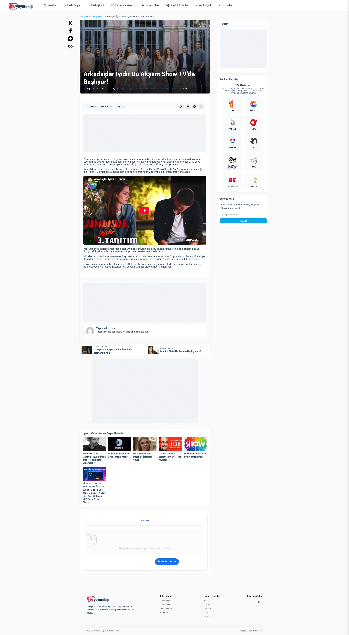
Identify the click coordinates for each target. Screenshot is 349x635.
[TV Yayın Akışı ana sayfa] (98, 598)
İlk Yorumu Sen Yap (167, 561)
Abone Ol (243, 221)
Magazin (97, 16)
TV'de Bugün (165, 601)
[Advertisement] (144, 133)
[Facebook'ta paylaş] (70, 31)
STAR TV (207, 616)
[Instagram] (259, 602)
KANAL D (207, 609)
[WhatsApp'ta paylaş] (70, 38)
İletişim (243, 631)
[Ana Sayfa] (21, 5)
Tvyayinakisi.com (95, 88)
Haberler (164, 613)
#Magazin (119, 106)
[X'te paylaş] (70, 23)
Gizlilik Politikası (255, 631)
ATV (205, 601)
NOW (206, 613)
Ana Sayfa (85, 16)
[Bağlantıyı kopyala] (70, 46)
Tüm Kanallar (166, 609)
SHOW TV (208, 605)
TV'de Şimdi (165, 605)
